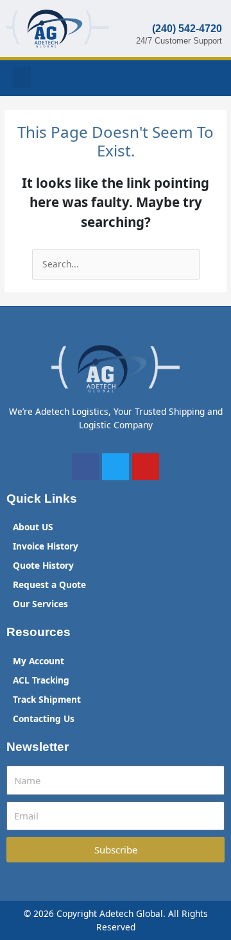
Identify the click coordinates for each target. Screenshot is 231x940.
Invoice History (45, 546)
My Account (38, 661)
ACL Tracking (41, 680)
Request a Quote (49, 584)
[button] (22, 77)
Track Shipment (47, 699)
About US (33, 527)
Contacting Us (43, 718)
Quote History (43, 565)
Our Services (40, 604)
